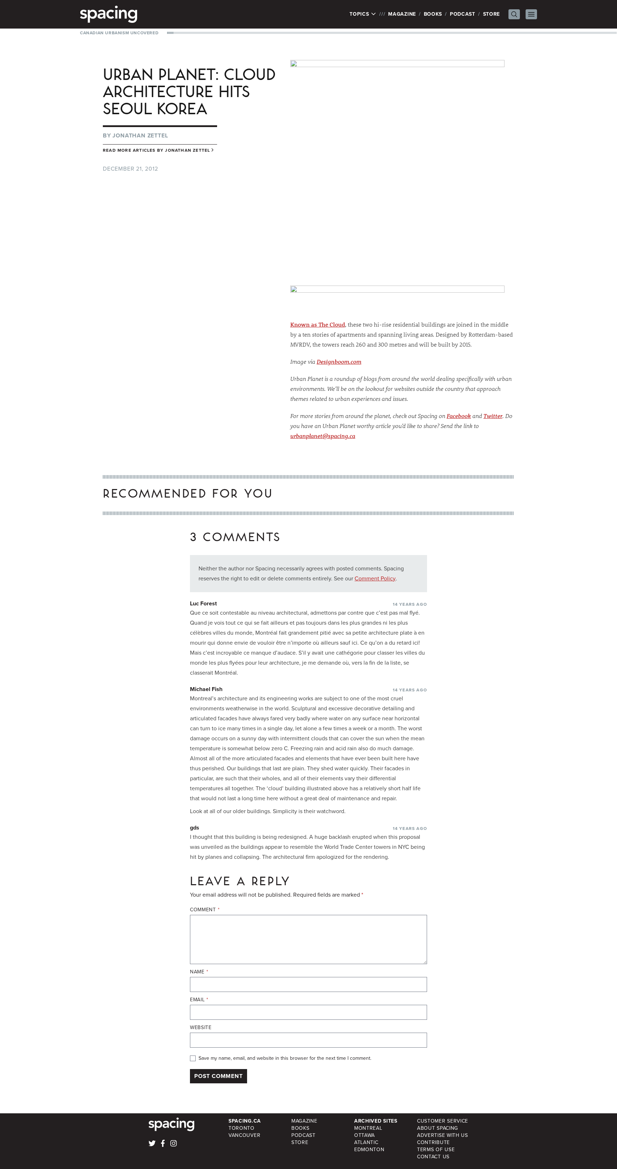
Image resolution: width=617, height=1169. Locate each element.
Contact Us (433, 1156)
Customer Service (442, 1121)
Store (491, 14)
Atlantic (366, 1142)
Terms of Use (436, 1149)
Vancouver (244, 1135)
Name (199, 972)
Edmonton (369, 1149)
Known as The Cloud (317, 324)
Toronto (242, 1128)
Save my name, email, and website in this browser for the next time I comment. (285, 1058)
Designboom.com (339, 361)
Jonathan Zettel (140, 135)
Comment (205, 909)
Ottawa (364, 1135)
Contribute (433, 1142)
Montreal (368, 1128)
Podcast (462, 14)
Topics (360, 14)
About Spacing (437, 1128)
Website (201, 1027)
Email (199, 999)
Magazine (402, 14)
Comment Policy (375, 578)
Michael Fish (206, 689)
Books (433, 14)
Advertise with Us (442, 1135)
